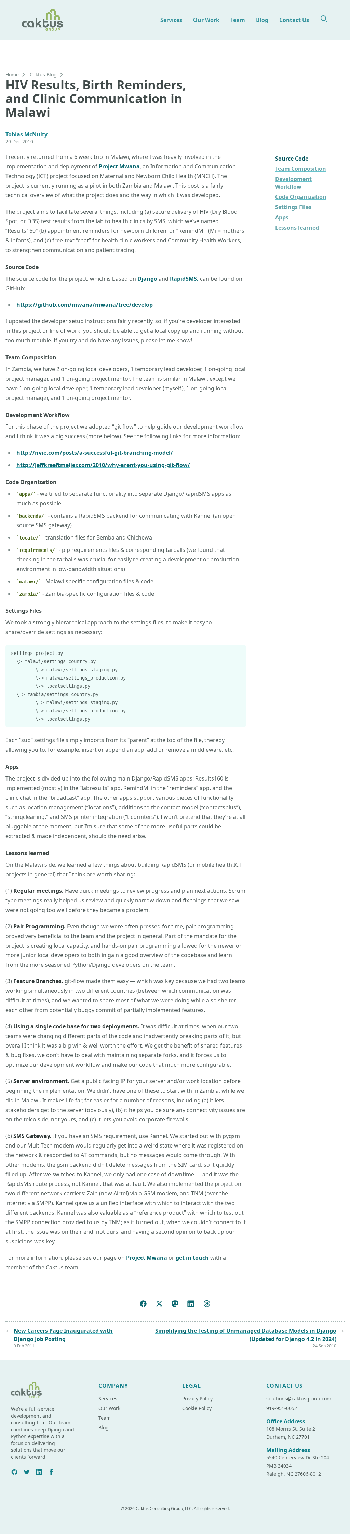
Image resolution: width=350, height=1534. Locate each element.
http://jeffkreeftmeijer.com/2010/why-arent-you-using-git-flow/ (103, 465)
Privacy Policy (197, 1398)
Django (147, 278)
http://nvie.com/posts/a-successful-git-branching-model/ (94, 452)
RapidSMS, (184, 278)
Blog (262, 20)
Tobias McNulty (26, 134)
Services (171, 20)
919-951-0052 (281, 1408)
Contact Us (294, 20)
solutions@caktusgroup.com (298, 1398)
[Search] (324, 19)
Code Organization (300, 197)
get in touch (192, 1258)
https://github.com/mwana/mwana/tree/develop (84, 304)
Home (12, 74)
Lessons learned (297, 227)
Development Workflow (293, 182)
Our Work (206, 20)
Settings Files (293, 207)
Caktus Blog (43, 74)
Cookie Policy (197, 1408)
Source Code (291, 158)
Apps (281, 217)
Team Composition (300, 169)
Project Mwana (119, 166)
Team (237, 20)
